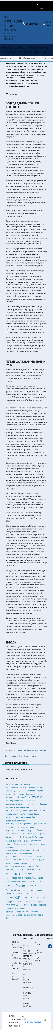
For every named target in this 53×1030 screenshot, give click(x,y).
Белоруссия (30, 794)
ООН (21, 869)
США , (20, 756)
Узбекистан (10, 904)
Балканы (9, 794)
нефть (31, 866)
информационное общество (17, 820)
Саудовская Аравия (13, 890)
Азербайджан (24, 784)
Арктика (9, 790)
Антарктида (41, 787)
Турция (28, 901)
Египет (15, 814)
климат (15, 837)
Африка (40, 790)
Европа (9, 813)
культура (9, 844)
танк (43, 897)
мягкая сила (23, 859)
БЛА (15, 797)
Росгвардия (10, 885)
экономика (10, 914)
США (17, 897)
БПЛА (34, 797)
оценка (8, 873)
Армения (17, 790)
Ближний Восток (24, 797)
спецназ (24, 893)
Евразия (42, 810)
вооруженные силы (14, 804)
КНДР (22, 837)
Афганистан (31, 790)
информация (37, 823)
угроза (40, 901)
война (33, 800)
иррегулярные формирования (22, 827)
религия (31, 881)
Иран (8, 827)
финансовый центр (38, 904)
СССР (37, 893)
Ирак (45, 823)
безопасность (30, 756)
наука (8, 863)
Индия (36, 814)
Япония (8, 918)
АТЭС (23, 790)
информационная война (25, 817)
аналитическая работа (15, 787)
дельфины (23, 810)
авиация (15, 784)
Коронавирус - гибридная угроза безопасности (28, 993)
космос (19, 840)
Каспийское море (28, 833)
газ (25, 804)
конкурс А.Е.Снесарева (34, 837)
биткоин (9, 797)
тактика (37, 897)
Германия (43, 804)
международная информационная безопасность (24, 850)
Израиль (29, 813)
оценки (17, 873)
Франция (22, 908)
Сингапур (39, 890)
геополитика (33, 804)
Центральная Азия (13, 911)
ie (50, 946)
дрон (31, 810)
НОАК (37, 866)
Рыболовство (32, 885)
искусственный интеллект (16, 830)
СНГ (13, 893)
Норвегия (9, 869)
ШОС (28, 911)
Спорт (31, 893)
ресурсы (38, 881)
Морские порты (12, 859)
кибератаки (41, 833)
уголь (35, 901)
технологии (19, 901)
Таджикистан (27, 897)
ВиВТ (22, 800)
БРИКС (39, 797)
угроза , (13, 756)
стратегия (10, 897)
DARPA (8, 784)
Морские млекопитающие (32, 856)
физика (26, 904)
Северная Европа (28, 890)
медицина (10, 847)
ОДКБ (16, 869)
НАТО (41, 859)
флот (16, 908)
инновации (10, 817)
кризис (26, 840)
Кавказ (8, 833)
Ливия (16, 844)
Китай (8, 837)
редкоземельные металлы (16, 881)
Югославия (38, 915)
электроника (21, 915)
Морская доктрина (24, 853)
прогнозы (32, 873)
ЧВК (23, 911)
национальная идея (19, 863)
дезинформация (12, 810)
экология (34, 911)
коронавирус (11, 840)
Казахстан (16, 833)
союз (18, 893)
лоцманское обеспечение (30, 844)
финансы (9, 908)
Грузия (32, 807)
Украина (19, 904)
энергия (30, 915)
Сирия (8, 893)
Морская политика (13, 856)
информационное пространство (18, 823)
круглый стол (36, 840)
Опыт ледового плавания (34, 869)
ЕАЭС (36, 810)
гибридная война (12, 807)
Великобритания (12, 800)
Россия (21, 885)
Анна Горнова (30, 787)
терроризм (10, 901)
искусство (31, 830)
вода (28, 800)
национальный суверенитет (16, 866)
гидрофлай (24, 807)
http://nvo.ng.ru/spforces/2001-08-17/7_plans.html (30, 750)
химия (30, 908)
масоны (44, 844)
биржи (39, 794)
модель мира (11, 853)
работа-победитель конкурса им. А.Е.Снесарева (24, 878)
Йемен (39, 830)
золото (22, 813)
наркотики (34, 859)
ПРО (25, 873)
